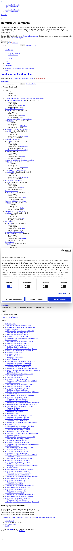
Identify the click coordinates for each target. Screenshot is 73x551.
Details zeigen (62, 293)
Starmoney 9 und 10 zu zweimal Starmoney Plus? (19, 160)
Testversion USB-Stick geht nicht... (15, 201)
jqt (8, 151)
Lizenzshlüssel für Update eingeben (15, 170)
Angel (22, 187)
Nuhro (9, 110)
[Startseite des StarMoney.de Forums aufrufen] (1, 2)
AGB (26, 517)
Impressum (20, 517)
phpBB (10, 529)
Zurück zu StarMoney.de (12, 5)
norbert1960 (11, 172)
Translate (15, 43)
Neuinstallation (9, 242)
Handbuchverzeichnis (11, 191)
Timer (9, 141)
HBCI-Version (9, 221)
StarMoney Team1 (40, 78)
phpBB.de (22, 531)
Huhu (9, 203)
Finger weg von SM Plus (12, 139)
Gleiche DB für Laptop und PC (14, 109)
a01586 (9, 223)
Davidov (9, 192)
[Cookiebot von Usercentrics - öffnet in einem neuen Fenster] (62, 250)
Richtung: (42, 307)
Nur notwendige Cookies (13, 299)
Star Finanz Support (17, 38)
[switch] (27, 286)
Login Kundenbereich (11, 6)
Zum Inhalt (4, 15)
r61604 (9, 131)
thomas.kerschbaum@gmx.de (16, 100)
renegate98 (10, 233)
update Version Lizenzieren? (13, 180)
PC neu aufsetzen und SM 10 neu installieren (18, 119)
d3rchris (9, 213)
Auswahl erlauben (36, 299)
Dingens (9, 162)
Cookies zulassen (59, 299)
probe (9, 244)
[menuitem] (15, 53)
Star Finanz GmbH (16, 78)
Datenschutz (34, 517)
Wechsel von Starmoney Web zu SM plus (17, 129)
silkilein (9, 182)
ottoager (22, 115)
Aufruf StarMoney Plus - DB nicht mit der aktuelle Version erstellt (24, 98)
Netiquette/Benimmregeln (30, 36)
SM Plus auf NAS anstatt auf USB (15, 211)
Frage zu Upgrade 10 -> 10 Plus (14, 232)
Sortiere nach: (22, 307)
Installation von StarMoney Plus (16, 74)
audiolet (22, 105)
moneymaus (24, 136)
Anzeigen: (5, 307)
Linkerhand (10, 121)
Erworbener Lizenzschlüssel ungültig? (16, 150)
